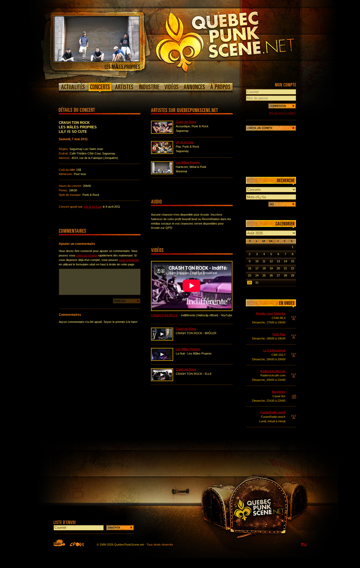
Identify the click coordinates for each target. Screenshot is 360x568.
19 (271, 268)
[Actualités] (73, 87)
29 (292, 275)
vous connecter (129, 259)
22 (292, 268)
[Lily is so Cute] (162, 152)
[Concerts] (99, 88)
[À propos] (220, 87)
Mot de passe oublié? (282, 112)
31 (257, 282)
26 (271, 275)
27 (278, 275)
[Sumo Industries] (304, 544)
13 (278, 261)
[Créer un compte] (271, 128)
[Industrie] (149, 87)
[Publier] (126, 301)
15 (292, 261)
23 (249, 275)
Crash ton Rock (186, 121)
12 (271, 261)
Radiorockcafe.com (272, 371)
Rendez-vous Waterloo (270, 313)
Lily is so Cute (93, 206)
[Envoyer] (120, 527)
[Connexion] (282, 106)
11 (263, 261)
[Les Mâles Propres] (96, 60)
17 (257, 268)
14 (285, 261)
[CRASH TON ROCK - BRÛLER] (162, 339)
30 (249, 282)
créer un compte (86, 255)
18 (264, 268)
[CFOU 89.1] (77, 544)
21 (285, 268)
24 (257, 275)
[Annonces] (194, 87)
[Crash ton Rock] (162, 132)
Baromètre (278, 391)
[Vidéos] (171, 87)
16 (249, 268)
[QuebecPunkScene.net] (236, 40)
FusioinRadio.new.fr (272, 412)
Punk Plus (279, 334)
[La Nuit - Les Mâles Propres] (162, 359)
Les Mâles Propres (188, 162)
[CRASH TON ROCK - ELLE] (162, 380)
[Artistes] (124, 87)
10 (257, 261)
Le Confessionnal (274, 350)
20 (278, 268)
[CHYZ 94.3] (59, 542)
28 (285, 275)
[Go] (282, 204)
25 (264, 275)
